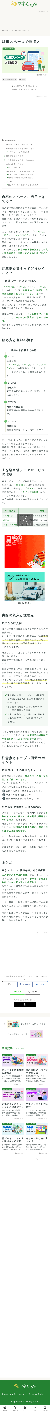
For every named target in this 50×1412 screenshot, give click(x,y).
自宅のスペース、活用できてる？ (20, 144)
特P (6, 235)
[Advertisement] (25, 19)
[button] (32, 992)
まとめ (9, 182)
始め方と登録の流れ (14, 156)
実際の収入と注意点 (14, 164)
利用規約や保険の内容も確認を (20, 177)
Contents (6, 140)
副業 (24, 80)
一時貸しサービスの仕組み (18, 152)
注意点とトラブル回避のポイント (20, 171)
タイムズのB (21, 235)
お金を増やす (11, 80)
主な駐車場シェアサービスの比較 (20, 160)
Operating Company (13, 1394)
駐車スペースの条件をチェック (20, 174)
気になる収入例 (14, 167)
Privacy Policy (37, 1394)
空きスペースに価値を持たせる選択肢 (23, 185)
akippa (38, 231)
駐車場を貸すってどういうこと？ (20, 149)
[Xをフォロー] (25, 1004)
